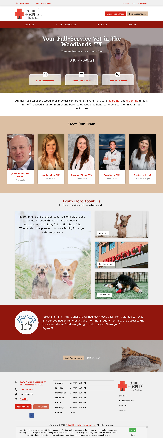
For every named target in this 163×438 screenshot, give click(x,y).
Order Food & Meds (115, 14)
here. (108, 435)
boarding (113, 100)
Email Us (24, 399)
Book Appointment (137, 14)
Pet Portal (125, 3)
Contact (133, 24)
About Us (102, 24)
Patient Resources (65, 24)
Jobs (133, 3)
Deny (133, 435)
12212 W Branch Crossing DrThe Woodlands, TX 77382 (33, 383)
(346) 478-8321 (82, 60)
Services (29, 24)
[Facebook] (31, 415)
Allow (133, 430)
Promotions (142, 3)
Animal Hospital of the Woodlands (81, 425)
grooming (132, 100)
